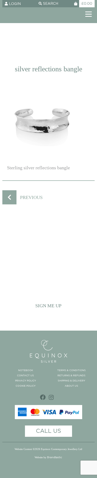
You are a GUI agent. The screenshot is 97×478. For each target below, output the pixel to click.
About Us (71, 386)
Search (50, 3)
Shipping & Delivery (71, 381)
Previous (31, 197)
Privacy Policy (25, 381)
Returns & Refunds (71, 375)
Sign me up (48, 305)
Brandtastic (54, 457)
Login (14, 4)
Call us (48, 431)
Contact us (25, 375)
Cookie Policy (26, 386)
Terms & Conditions (71, 370)
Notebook (25, 370)
